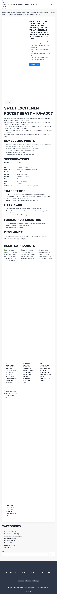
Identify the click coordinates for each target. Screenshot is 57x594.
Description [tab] (9, 102)
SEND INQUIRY (35, 64)
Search (3, 551)
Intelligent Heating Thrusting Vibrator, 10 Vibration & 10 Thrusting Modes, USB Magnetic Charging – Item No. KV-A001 (28, 372)
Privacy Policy (28, 591)
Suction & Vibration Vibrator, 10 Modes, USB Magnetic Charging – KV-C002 (11, 509)
